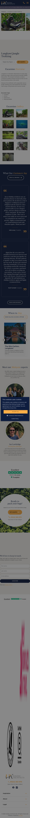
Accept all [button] (15, 411)
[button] (15, 415)
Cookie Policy (15, 418)
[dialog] (15, 409)
